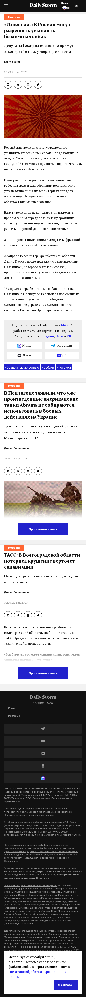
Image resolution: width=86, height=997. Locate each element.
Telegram (47, 336)
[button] (6, 7)
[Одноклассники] (43, 766)
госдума (64, 367)
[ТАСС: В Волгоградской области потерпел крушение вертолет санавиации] (8, 615)
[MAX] (43, 778)
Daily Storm (43, 5)
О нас (12, 708)
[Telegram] (43, 729)
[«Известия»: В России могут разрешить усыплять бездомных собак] (8, 85)
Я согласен (66, 984)
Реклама (14, 715)
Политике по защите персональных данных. (29, 815)
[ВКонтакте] (43, 753)
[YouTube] (43, 741)
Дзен (59, 336)
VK (69, 336)
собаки (48, 367)
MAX (64, 325)
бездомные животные (22, 367)
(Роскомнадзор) (29, 795)
